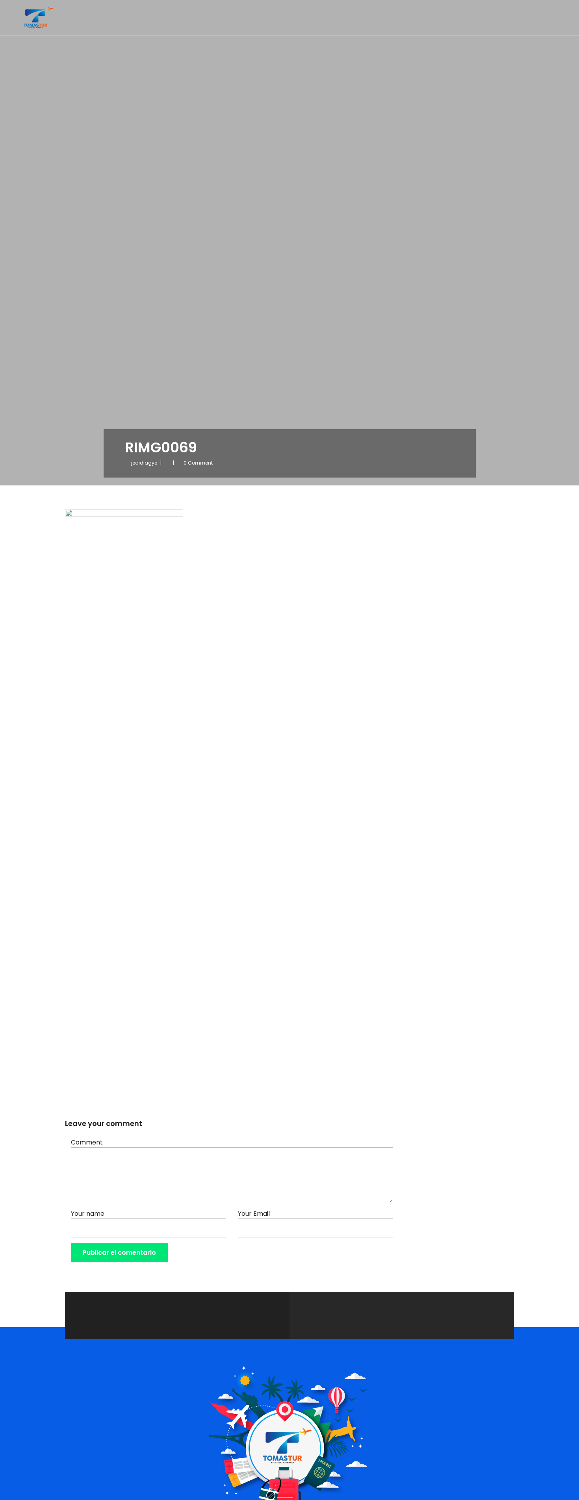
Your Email (254, 1213)
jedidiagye (144, 462)
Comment (87, 1142)
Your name (87, 1213)
